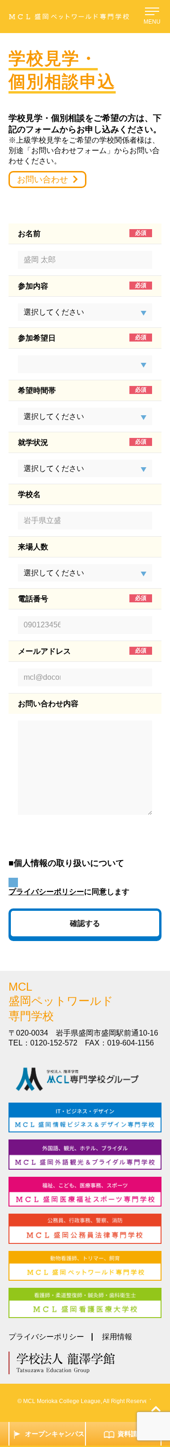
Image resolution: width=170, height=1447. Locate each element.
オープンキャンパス (55, 1434)
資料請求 (131, 1434)
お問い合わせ (42, 179)
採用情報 (117, 1337)
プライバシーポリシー (46, 892)
